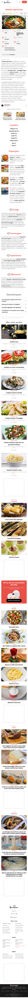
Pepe (13, 145)
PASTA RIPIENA (14, 682)
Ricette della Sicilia (19, 954)
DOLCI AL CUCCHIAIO (14, 663)
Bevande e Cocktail (19, 931)
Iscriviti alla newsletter (14, 600)
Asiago (13, 133)
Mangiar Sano (5, 954)
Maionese (12, 128)
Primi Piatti (5, 925)
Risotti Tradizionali (6, 932)
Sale (13, 143)
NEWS (14, 830)
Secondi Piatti (18, 923)
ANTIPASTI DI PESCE (14, 536)
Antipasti (14, 500)
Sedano (13, 138)
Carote (12, 135)
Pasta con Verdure (6, 929)
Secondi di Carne (18, 929)
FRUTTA (14, 625)
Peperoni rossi (13, 140)
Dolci (16, 932)
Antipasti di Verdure (7, 923)
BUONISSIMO (24, 988)
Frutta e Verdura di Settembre (19, 943)
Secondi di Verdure (19, 925)
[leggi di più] (26, 105)
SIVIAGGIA (15, 988)
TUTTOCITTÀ (9, 988)
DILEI (12, 988)
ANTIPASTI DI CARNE (14, 390)
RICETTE (13, 7)
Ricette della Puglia (19, 956)
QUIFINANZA (20, 988)
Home (10, 7)
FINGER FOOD (14, 365)
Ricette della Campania (7, 957)
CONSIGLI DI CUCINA (14, 744)
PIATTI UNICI (14, 644)
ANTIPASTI (17, 7)
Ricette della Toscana (19, 957)
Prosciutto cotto (13, 131)
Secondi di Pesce (18, 927)
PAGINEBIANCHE (4, 988)
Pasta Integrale (6, 931)
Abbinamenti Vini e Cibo (8, 956)
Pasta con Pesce (6, 927)
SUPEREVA (14, 989)
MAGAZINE (14, 850)
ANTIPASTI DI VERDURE (14, 468)
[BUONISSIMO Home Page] (7, 2)
